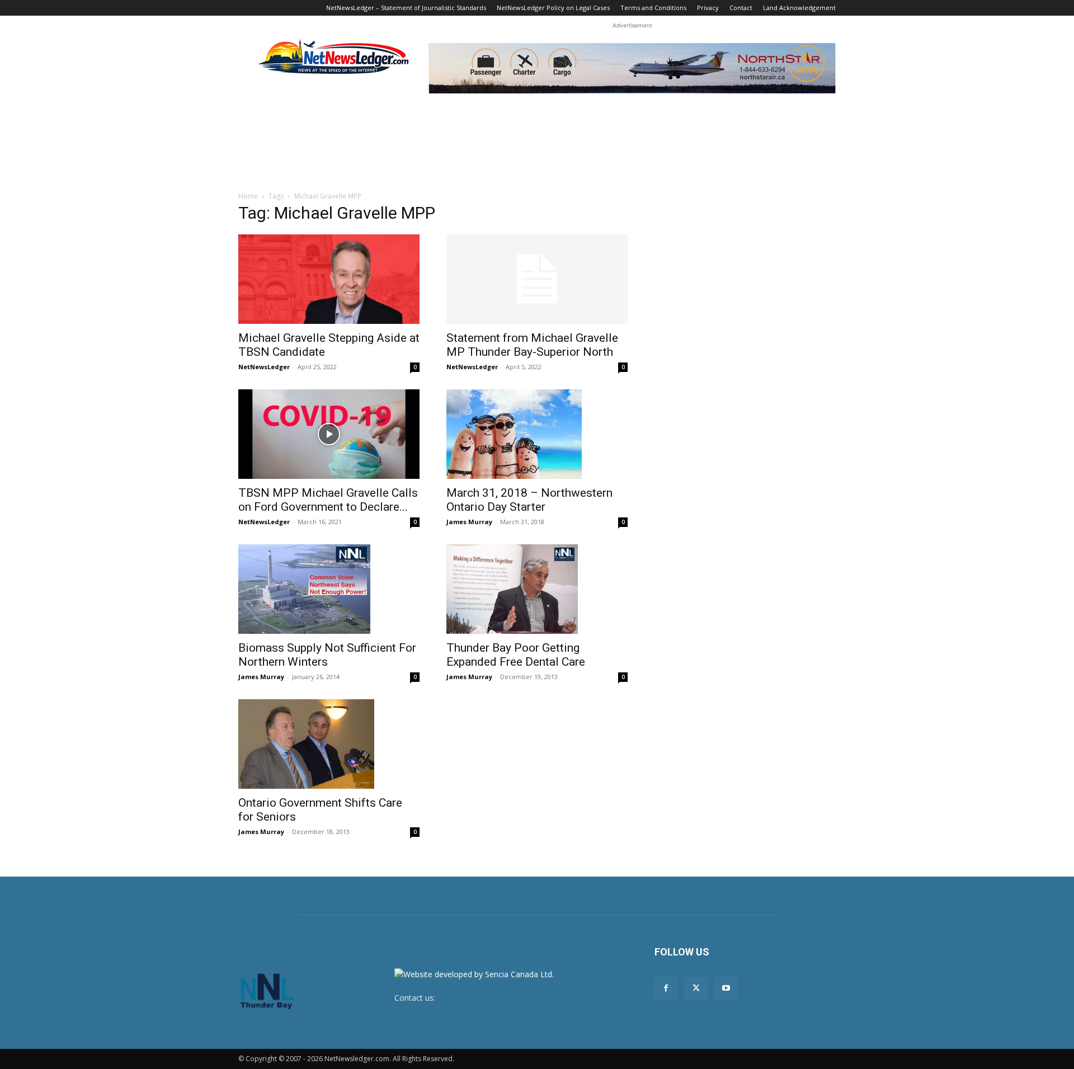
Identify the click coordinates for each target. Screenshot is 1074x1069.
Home (248, 196)
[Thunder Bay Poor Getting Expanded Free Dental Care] (537, 589)
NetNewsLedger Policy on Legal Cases (553, 7)
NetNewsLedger (264, 366)
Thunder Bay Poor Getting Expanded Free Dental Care (515, 654)
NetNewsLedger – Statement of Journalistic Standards (406, 7)
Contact (740, 7)
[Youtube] (726, 988)
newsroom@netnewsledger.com (496, 997)
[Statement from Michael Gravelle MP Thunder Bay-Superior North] (537, 279)
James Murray (469, 521)
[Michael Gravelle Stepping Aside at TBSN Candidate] (329, 279)
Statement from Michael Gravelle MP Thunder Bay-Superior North (532, 345)
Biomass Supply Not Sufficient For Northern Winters (327, 654)
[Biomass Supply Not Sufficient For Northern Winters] (329, 589)
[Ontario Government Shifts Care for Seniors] (329, 744)
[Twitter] (696, 988)
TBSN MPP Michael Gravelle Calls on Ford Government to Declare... (328, 500)
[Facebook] (665, 988)
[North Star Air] (632, 68)
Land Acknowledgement (799, 7)
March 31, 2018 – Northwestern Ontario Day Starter (529, 500)
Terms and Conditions (653, 7)
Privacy (708, 7)
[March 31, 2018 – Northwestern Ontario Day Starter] (537, 434)
